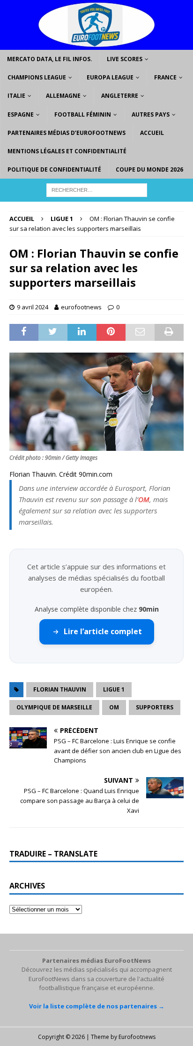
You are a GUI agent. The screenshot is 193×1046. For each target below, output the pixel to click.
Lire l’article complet (103, 631)
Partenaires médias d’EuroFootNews (66, 133)
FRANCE (165, 77)
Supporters (154, 707)
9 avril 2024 (32, 307)
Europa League (110, 77)
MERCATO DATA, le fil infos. (49, 59)
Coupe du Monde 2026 (149, 169)
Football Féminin (82, 114)
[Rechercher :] (96, 189)
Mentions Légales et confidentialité (66, 151)
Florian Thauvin (59, 689)
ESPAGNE (20, 114)
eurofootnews (81, 307)
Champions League (36, 77)
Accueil (152, 133)
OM (143, 499)
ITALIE (16, 96)
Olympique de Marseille (54, 707)
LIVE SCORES (124, 59)
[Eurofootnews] (96, 44)
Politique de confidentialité (54, 169)
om (114, 707)
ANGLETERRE (119, 96)
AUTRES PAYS (151, 114)
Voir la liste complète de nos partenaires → (96, 1006)
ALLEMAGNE (63, 96)
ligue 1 (114, 689)
